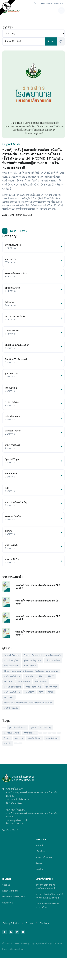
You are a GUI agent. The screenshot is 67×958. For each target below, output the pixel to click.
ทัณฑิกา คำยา (51, 686)
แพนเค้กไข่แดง (52, 738)
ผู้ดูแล (33, 727)
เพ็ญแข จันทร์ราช (53, 660)
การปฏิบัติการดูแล (11, 732)
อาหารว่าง (19, 738)
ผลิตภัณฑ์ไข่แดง (34, 738)
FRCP (41, 676)
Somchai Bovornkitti (33, 655)
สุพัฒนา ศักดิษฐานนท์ (32, 660)
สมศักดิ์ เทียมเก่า (11, 708)
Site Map (44, 923)
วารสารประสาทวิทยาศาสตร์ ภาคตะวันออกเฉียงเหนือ (49, 896)
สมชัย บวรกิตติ (30, 665)
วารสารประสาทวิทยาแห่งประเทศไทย (48, 905)
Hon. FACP (9, 681)
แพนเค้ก (7, 743)
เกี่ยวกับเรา (41, 851)
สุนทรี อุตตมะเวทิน (53, 655)
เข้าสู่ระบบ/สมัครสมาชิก (53, 3)
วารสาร (6, 884)
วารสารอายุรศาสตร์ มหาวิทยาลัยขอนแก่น (46, 886)
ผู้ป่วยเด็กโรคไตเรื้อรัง (17, 727)
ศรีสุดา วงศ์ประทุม (33, 686)
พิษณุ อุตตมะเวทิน (11, 665)
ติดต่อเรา (40, 863)
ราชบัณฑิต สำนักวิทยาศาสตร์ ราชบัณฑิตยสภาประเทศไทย (28, 702)
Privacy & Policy (11, 923)
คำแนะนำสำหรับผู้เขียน (13, 896)
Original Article (11, 144)
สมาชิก (39, 869)
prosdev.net (19, 949)
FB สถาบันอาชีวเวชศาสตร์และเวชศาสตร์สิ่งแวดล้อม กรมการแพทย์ (31, 671)
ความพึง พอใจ (30, 732)
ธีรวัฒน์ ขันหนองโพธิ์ (12, 686)
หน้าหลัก (40, 845)
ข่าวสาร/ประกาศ (44, 857)
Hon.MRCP (29, 692)
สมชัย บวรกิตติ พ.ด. (12, 676)
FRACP (51, 676)
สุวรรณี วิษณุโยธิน (11, 660)
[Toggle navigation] (61, 10)
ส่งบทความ (7, 902)
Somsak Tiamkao (11, 655)
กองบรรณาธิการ (10, 890)
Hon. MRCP (30, 676)
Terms (29, 923)
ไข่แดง (7, 738)
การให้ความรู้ (45, 727)
